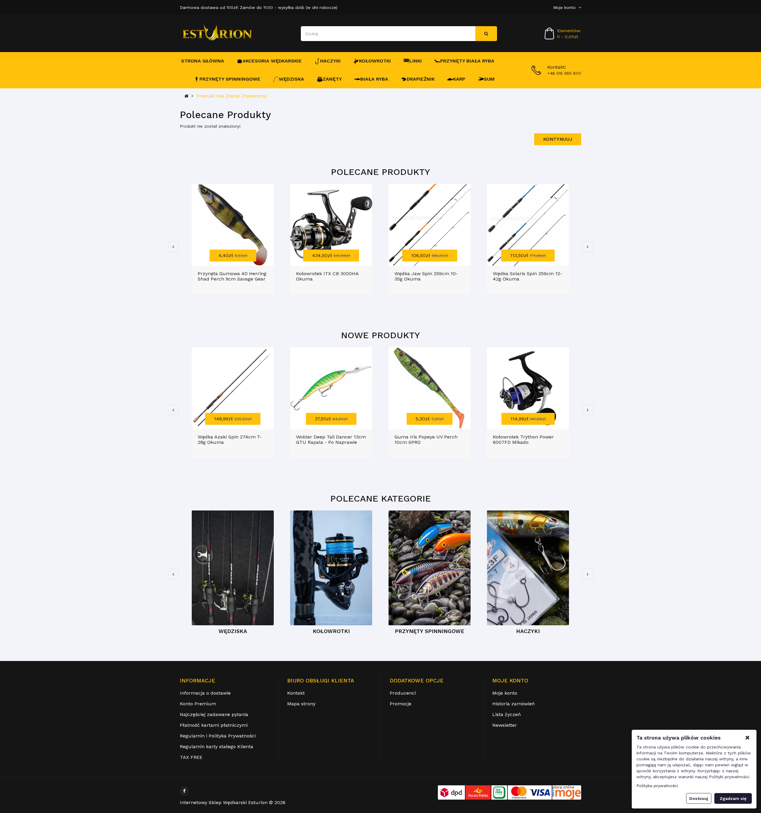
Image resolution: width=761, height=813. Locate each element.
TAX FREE (191, 757)
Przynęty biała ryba (467, 61)
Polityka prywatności (657, 785)
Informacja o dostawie (205, 693)
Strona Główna (202, 61)
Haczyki (330, 61)
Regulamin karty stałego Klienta (216, 746)
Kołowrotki (375, 61)
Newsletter (504, 725)
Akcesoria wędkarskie (272, 61)
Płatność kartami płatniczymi (214, 725)
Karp (459, 79)
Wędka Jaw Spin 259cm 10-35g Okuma (426, 276)
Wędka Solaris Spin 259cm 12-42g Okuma (527, 276)
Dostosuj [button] (698, 798)
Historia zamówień (513, 704)
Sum (489, 79)
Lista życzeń (506, 714)
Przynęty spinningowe (229, 79)
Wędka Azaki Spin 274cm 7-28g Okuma (230, 439)
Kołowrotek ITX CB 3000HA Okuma (327, 276)
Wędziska (291, 79)
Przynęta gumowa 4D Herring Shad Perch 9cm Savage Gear (232, 276)
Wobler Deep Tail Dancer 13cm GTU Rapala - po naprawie (331, 439)
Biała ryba (374, 79)
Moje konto (504, 693)
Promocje (400, 704)
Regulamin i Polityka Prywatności (218, 736)
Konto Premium (198, 704)
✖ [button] (747, 737)
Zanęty (332, 79)
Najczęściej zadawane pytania (214, 714)
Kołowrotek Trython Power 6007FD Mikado (523, 439)
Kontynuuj (557, 139)
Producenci (403, 693)
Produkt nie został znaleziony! (231, 96)
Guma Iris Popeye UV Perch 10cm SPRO (425, 439)
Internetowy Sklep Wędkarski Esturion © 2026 (232, 802)
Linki (415, 61)
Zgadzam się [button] (733, 798)
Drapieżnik (421, 79)
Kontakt (296, 693)
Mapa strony (301, 704)
